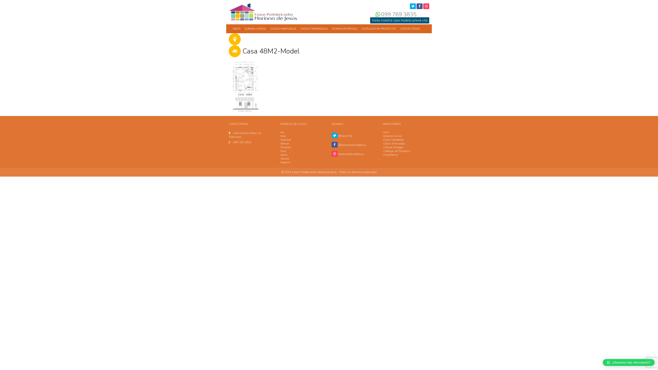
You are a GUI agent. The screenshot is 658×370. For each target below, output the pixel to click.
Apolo (283, 155)
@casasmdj (345, 136)
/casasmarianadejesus (351, 154)
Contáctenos (410, 29)
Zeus (283, 151)
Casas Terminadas (314, 29)
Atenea (284, 143)
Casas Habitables (283, 29)
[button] (629, 362)
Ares (283, 136)
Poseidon (285, 147)
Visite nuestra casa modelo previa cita (400, 20)
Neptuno (285, 162)
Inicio (236, 29)
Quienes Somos (255, 29)
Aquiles (284, 159)
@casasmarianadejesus (352, 145)
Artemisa (285, 140)
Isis (282, 132)
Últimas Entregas (344, 29)
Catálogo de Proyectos (378, 29)
